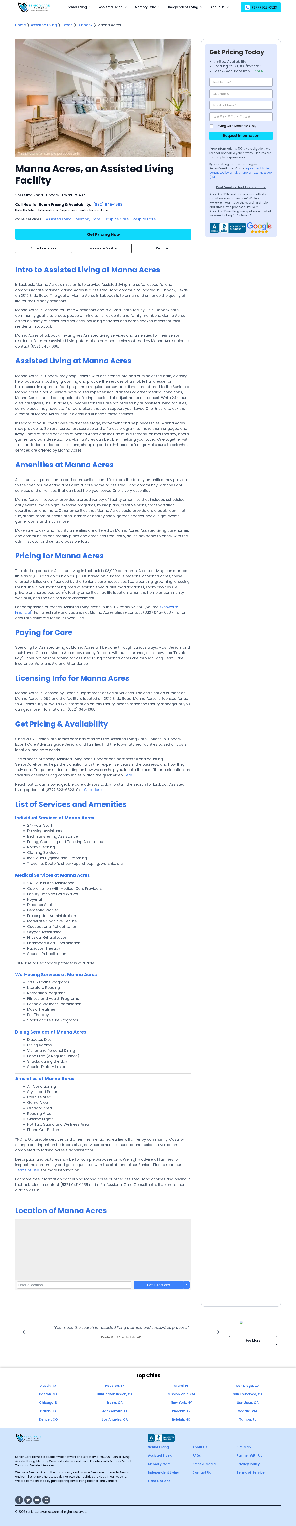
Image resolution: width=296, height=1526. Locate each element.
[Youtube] (37, 1500)
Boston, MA (48, 1394)
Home (20, 24)
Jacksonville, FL (115, 1411)
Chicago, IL (48, 1402)
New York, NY (181, 1402)
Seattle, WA (247, 1411)
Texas (67, 24)
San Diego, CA (247, 1385)
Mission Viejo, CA (181, 1394)
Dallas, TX (48, 1411)
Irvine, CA (115, 1402)
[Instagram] (46, 1500)
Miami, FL (181, 1385)
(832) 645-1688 (108, 204)
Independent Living (183, 7)
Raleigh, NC (181, 1419)
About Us (217, 7)
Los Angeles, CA (115, 1419)
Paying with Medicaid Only (235, 126)
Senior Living (77, 7)
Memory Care (145, 7)
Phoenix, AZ (181, 1411)
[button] (23, 1332)
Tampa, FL (247, 1419)
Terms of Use (27, 1170)
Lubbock (85, 24)
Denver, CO (48, 1419)
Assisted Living (111, 7)
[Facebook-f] (19, 1500)
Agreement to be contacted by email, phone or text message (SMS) (240, 172)
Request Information (241, 135)
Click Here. (93, 789)
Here (128, 775)
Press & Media (204, 1464)
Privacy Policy (248, 1464)
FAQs (196, 1455)
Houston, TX (115, 1385)
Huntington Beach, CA (115, 1394)
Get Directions (158, 1285)
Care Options (159, 1481)
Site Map (244, 1447)
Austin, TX (48, 1385)
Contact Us (201, 1472)
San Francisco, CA (248, 1394)
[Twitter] (28, 1500)
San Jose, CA (248, 1402)
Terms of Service (251, 1472)
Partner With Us (249, 1455)
